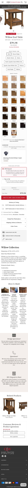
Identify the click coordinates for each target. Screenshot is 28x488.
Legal (2, 474)
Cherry (18, 58)
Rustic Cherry (10, 58)
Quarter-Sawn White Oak (10, 65)
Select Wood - (14, 51)
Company (3, 460)
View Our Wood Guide (19, 139)
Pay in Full (7, 179)
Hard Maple (10, 69)
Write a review (14, 433)
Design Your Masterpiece (14, 219)
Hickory (22, 65)
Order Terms (14, 226)
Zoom (7, 76)
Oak (9, 54)
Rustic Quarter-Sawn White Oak (13, 61)
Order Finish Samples (14, 141)
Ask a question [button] (14, 436)
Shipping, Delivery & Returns (14, 222)
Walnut (18, 69)
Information (5, 464)
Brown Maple (16, 54)
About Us (3, 478)
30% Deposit (8, 169)
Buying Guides (5, 469)
